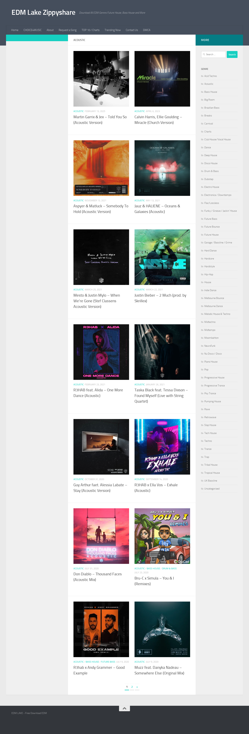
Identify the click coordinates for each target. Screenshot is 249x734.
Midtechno (209, 322)
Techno (208, 441)
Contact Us (132, 30)
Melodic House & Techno (217, 314)
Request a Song (68, 30)
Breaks (208, 115)
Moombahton (211, 337)
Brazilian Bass (211, 107)
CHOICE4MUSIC (33, 30)
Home (14, 30)
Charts (207, 131)
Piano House (210, 361)
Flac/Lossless (211, 203)
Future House (211, 234)
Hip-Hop (208, 274)
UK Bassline (210, 480)
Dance (207, 147)
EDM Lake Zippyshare (43, 12)
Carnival (208, 123)
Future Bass (108, 661)
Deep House (210, 155)
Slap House (210, 425)
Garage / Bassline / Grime (218, 242)
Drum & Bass (169, 568)
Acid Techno (210, 76)
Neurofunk (209, 345)
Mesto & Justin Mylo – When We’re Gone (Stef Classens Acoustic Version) (96, 301)
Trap (206, 457)
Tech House (210, 433)
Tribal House (210, 464)
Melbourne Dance (213, 306)
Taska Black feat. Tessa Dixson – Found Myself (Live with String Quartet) (161, 396)
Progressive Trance (214, 385)
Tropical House (212, 472)
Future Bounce (212, 226)
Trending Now (113, 30)
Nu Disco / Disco (213, 353)
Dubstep (208, 179)
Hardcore (209, 258)
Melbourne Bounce (214, 298)
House (207, 282)
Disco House (210, 163)
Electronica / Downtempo (217, 195)
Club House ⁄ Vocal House (217, 139)
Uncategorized (211, 488)
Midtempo (209, 330)
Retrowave (210, 417)
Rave (207, 409)
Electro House (211, 187)
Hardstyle (209, 266)
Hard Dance (210, 250)
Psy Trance (210, 393)
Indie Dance (210, 290)
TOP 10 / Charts (91, 30)
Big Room (209, 99)
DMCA (146, 30)
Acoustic (78, 111)
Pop (206, 369)
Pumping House (212, 401)
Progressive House (214, 377)
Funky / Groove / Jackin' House (220, 210)
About (50, 30)
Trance (207, 449)
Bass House (153, 568)
